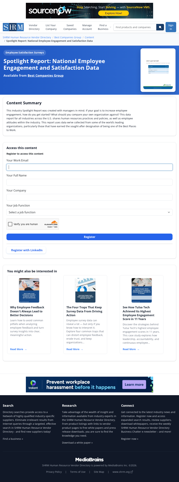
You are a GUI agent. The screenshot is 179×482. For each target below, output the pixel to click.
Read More (16, 349)
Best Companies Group (67, 37)
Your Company (16, 190)
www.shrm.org (121, 471)
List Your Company (51, 27)
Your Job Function (18, 205)
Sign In (170, 27)
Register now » (129, 438)
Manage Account (87, 27)
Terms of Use (77, 471)
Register (89, 237)
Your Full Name (16, 175)
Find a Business (103, 27)
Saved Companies (70, 27)
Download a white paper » (77, 442)
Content (89, 37)
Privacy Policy (54, 471)
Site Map (99, 471)
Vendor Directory (34, 27)
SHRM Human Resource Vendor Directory (27, 37)
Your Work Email (17, 160)
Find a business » (13, 438)
